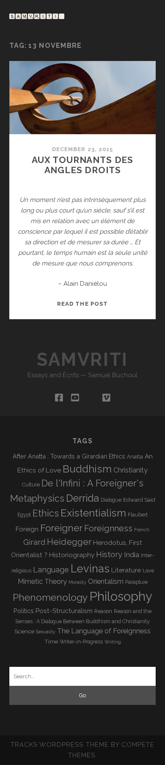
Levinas (90, 568)
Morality (77, 582)
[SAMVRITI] (36, 15)
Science (24, 631)
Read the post (82, 304)
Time (51, 641)
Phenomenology (50, 597)
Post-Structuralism (64, 611)
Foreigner (61, 527)
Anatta (135, 457)
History (109, 554)
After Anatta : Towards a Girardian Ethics (69, 456)
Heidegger (69, 542)
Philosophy (120, 596)
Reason (103, 611)
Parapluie (136, 582)
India (131, 554)
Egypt (24, 515)
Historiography (71, 555)
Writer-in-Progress (81, 642)
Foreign (27, 529)
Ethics (46, 513)
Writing (112, 641)
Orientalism (106, 581)
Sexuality (45, 631)
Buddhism (87, 469)
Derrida (82, 498)
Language (51, 569)
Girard (34, 542)
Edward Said (139, 499)
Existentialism (93, 513)
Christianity (130, 470)
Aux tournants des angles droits (82, 165)
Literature (126, 570)
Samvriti (82, 359)
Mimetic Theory (42, 581)
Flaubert (138, 515)
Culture (31, 485)
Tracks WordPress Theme (60, 744)
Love (148, 571)
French (141, 529)
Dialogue (111, 500)
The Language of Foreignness (104, 631)
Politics (24, 610)
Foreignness (108, 528)
